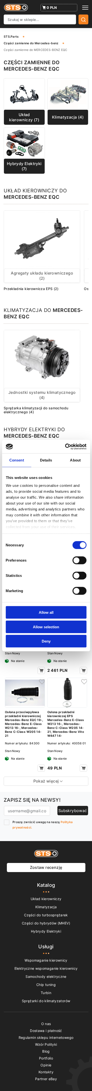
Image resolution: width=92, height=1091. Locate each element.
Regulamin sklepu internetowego (46, 1037)
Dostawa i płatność (46, 1031)
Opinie (45, 1065)
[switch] (79, 560)
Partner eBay (46, 1079)
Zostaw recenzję (46, 867)
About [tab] (75, 460)
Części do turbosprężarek (46, 915)
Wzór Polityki (46, 1044)
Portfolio (46, 1058)
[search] (83, 19)
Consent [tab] (16, 460)
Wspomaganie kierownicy (46, 960)
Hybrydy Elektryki (46, 931)
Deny (46, 641)
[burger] (85, 8)
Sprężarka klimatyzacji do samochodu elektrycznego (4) (36, 410)
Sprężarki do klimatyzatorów (46, 1001)
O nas (46, 1024)
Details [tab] (46, 460)
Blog (46, 1051)
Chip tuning (46, 985)
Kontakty (46, 1072)
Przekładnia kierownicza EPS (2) (31, 289)
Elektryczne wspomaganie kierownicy (46, 968)
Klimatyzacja (46, 907)
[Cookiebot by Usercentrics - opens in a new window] (65, 446)
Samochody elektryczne (46, 976)
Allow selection (46, 627)
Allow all (46, 612)
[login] (41, 681)
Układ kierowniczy (46, 899)
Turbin (46, 993)
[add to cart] (41, 670)
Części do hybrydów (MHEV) (46, 923)
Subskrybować (72, 810)
